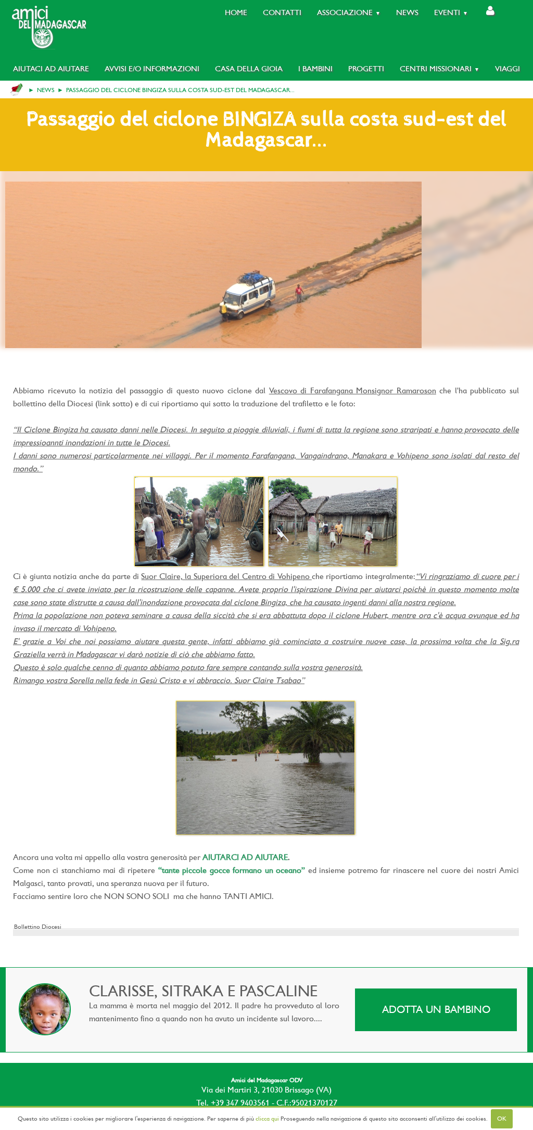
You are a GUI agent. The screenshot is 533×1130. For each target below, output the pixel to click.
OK (501, 1118)
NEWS (46, 90)
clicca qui (267, 1118)
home (17, 89)
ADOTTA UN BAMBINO (436, 1010)
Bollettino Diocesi (37, 926)
